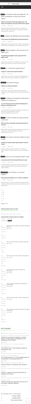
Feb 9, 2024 (9, 299)
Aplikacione (3, 82)
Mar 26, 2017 (10, 162)
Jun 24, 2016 (3, 342)
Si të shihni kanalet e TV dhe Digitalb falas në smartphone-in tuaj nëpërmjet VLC (15, 358)
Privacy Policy (16, 396)
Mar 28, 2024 (9, 272)
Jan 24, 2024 (9, 312)
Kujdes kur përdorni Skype (9, 86)
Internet (3, 68)
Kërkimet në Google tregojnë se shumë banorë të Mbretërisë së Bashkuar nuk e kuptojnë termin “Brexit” (13, 339)
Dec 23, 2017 (10, 25)
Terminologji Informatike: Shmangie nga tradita (17, 241)
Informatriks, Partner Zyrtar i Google (12, 217)
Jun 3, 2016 (3, 351)
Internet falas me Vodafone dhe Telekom (14, 364)
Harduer (3, 156)
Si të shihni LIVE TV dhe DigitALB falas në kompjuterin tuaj (14, 348)
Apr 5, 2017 (9, 126)
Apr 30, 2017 (10, 59)
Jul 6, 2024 (9, 218)
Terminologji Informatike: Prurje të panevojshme (17, 297)
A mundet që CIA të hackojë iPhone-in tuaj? (14, 160)
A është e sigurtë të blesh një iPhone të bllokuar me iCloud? (13, 373)
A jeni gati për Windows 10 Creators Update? (14, 177)
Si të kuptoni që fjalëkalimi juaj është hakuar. (15, 39)
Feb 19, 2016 (4, 360)
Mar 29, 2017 (10, 146)
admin (3, 25)
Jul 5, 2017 (3, 366)
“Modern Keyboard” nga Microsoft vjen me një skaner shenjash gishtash (14, 382)
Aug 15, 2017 (10, 41)
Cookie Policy (16, 398)
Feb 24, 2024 (9, 286)
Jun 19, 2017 (3, 385)
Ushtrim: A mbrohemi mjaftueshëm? (12, 71)
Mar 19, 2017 (10, 180)
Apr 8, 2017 (9, 107)
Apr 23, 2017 (10, 73)
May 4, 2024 (9, 228)
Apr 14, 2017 (10, 88)
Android (2, 14)
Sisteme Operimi (4, 172)
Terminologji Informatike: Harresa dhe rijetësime (17, 255)
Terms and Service (16, 400)
